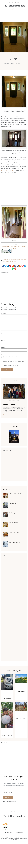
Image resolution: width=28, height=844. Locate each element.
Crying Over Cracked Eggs (15, 493)
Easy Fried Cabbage (13, 522)
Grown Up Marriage (7, 735)
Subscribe (7, 797)
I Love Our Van (12, 503)
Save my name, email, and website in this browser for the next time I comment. (14, 357)
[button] (26, 13)
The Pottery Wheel (13, 513)
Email (3, 340)
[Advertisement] (14, 191)
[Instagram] (18, 2)
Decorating (13, 259)
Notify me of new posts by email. (10, 365)
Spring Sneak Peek (20, 718)
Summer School (20, 691)
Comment (4, 313)
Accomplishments (6, 259)
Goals (21, 259)
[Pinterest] (12, 2)
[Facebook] (10, 2)
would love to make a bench (8, 170)
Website (3, 347)
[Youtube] (15, 2)
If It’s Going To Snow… (14, 542)
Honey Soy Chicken (14, 532)
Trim (15, 261)
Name (3, 334)
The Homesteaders (14, 5)
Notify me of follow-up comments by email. (13, 361)
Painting (11, 261)
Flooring (18, 259)
